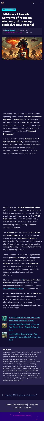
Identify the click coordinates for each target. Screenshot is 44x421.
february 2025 (11, 395)
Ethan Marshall (10, 30)
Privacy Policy (20, 405)
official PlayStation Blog (13, 288)
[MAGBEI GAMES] (2, 2)
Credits (9, 405)
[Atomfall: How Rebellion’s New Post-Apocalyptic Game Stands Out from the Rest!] (4, 335)
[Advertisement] (22, 87)
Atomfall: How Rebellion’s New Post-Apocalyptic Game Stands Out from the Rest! (25, 337)
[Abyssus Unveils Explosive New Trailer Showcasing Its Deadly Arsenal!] (4, 319)
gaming (22, 395)
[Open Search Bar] (32, 2)
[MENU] (40, 2)
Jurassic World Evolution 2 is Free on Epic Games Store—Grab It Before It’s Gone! (24, 327)
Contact (28, 407)
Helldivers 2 (31, 395)
